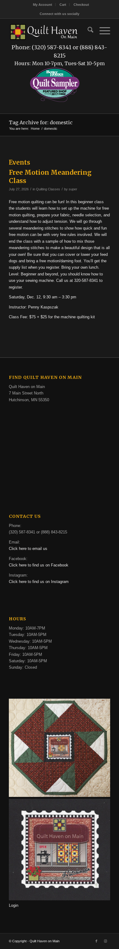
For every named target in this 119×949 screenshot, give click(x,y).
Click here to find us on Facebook (38, 565)
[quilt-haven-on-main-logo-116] (44, 31)
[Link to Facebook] (96, 941)
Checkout (81, 4)
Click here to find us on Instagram (39, 581)
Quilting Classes (48, 189)
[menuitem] (43, 4)
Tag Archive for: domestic (41, 122)
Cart (63, 4)
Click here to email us (28, 548)
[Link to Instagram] (105, 941)
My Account (42, 4)
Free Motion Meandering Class (50, 176)
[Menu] (101, 31)
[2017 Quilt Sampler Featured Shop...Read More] (55, 101)
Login (13, 905)
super (73, 189)
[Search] (87, 31)
